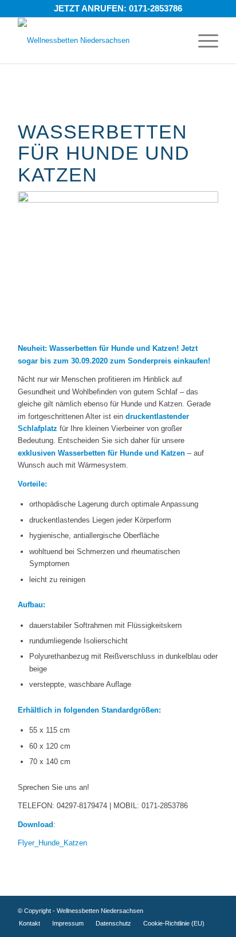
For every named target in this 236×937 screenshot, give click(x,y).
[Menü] (202, 41)
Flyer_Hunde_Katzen (52, 843)
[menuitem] (29, 923)
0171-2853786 (155, 8)
